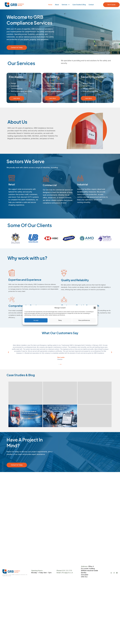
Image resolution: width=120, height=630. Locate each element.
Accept (36, 320)
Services (64, 5)
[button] (95, 308)
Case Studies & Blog (79, 5)
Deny (60, 320)
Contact (91, 5)
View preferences (84, 320)
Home (50, 5)
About (57, 5)
